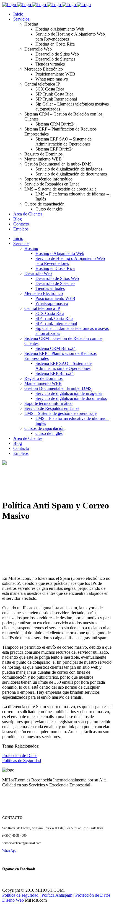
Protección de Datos (19, 755)
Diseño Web (13, 900)
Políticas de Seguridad (21, 760)
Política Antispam (57, 895)
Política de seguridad (20, 895)
